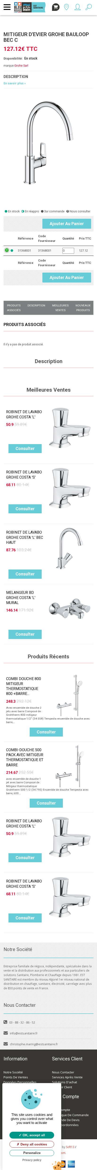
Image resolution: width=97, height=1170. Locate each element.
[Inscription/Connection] (77, 8)
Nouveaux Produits (83, 308)
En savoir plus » (15, 83)
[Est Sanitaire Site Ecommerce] (31, 4)
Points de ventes (16, 1077)
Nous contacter (63, 1072)
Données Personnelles (20, 1082)
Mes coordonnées (65, 1125)
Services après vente (67, 1077)
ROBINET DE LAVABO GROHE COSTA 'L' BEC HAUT (24, 537)
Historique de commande (70, 1115)
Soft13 (70, 1147)
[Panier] (56, 7)
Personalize (31, 1153)
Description (36, 305)
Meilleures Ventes (60, 308)
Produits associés (13, 308)
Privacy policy (31, 1160)
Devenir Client (62, 1087)
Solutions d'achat (64, 1082)
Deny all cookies (33, 1144)
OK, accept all (33, 1135)
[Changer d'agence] (66, 8)
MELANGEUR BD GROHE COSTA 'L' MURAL (20, 597)
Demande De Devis (66, 1120)
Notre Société (13, 1072)
